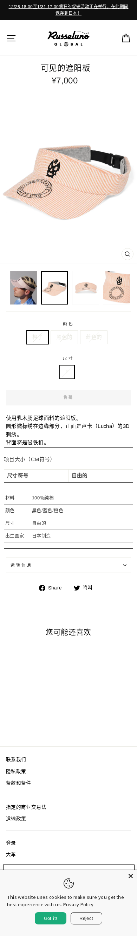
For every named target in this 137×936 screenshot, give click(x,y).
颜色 (68, 323)
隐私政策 (16, 771)
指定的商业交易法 (26, 807)
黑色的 (64, 337)
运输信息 (21, 565)
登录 (11, 843)
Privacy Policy (78, 904)
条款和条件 (18, 783)
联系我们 (16, 759)
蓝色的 (94, 337)
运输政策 (16, 818)
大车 (11, 854)
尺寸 (68, 358)
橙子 (37, 337)
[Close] (130, 876)
